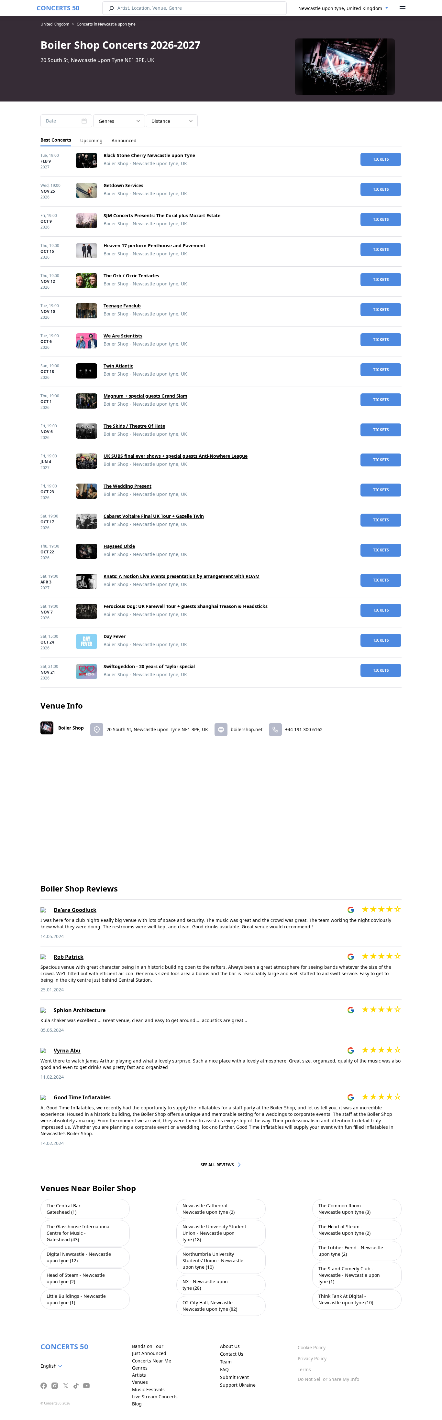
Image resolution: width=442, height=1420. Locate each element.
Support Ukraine (238, 1385)
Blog (137, 1404)
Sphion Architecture (79, 1010)
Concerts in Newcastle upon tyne (106, 24)
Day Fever (115, 636)
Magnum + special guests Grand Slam (145, 396)
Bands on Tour (147, 1346)
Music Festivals (148, 1389)
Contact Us (231, 1354)
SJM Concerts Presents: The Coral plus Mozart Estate (162, 215)
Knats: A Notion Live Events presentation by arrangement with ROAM (182, 576)
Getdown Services (123, 185)
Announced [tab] (124, 140)
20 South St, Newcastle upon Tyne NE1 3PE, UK (97, 60)
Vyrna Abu (67, 1050)
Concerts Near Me (151, 1361)
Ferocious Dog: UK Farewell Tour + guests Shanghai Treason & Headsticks (186, 606)
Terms (304, 1369)
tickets (381, 159)
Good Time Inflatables (82, 1097)
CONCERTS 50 (58, 8)
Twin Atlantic (118, 366)
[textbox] (52, 1366)
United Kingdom (54, 24)
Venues (140, 1382)
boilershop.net (246, 729)
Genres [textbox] (106, 121)
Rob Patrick (68, 956)
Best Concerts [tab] (55, 140)
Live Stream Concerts (155, 1396)
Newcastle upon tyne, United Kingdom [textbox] (340, 8)
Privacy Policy (312, 1358)
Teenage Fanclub (122, 306)
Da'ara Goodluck (75, 909)
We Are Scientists (123, 336)
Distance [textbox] (160, 121)
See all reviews (218, 1165)
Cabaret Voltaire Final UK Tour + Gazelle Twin (154, 516)
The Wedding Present (127, 486)
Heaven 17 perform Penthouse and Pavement (154, 245)
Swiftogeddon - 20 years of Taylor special (149, 666)
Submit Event (234, 1377)
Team (226, 1362)
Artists (139, 1375)
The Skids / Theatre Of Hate (134, 426)
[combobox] (343, 8)
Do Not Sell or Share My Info (328, 1379)
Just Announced (149, 1353)
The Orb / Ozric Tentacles (131, 275)
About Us (230, 1346)
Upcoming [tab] (91, 140)
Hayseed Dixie (119, 546)
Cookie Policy (312, 1347)
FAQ (224, 1369)
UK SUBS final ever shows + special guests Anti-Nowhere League (176, 456)
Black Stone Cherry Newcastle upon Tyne (149, 155)
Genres (140, 1368)
